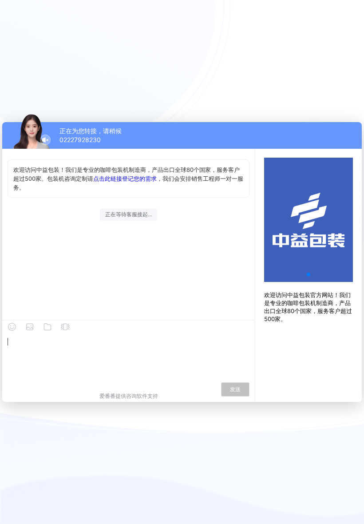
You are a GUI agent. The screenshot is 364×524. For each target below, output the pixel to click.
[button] (308, 274)
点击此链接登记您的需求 (125, 178)
